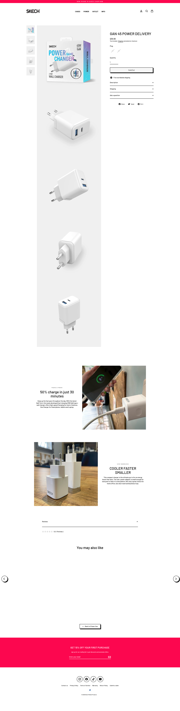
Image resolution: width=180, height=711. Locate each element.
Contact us (64, 685)
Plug (111, 46)
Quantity (113, 58)
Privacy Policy (74, 685)
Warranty (95, 685)
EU (119, 51)
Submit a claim (114, 685)
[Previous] (4, 579)
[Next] (176, 579)
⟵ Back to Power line (90, 626)
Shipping (120, 41)
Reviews (45, 521)
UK (112, 51)
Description (114, 82)
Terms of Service (85, 685)
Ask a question (115, 95)
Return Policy (104, 685)
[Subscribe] (109, 657)
